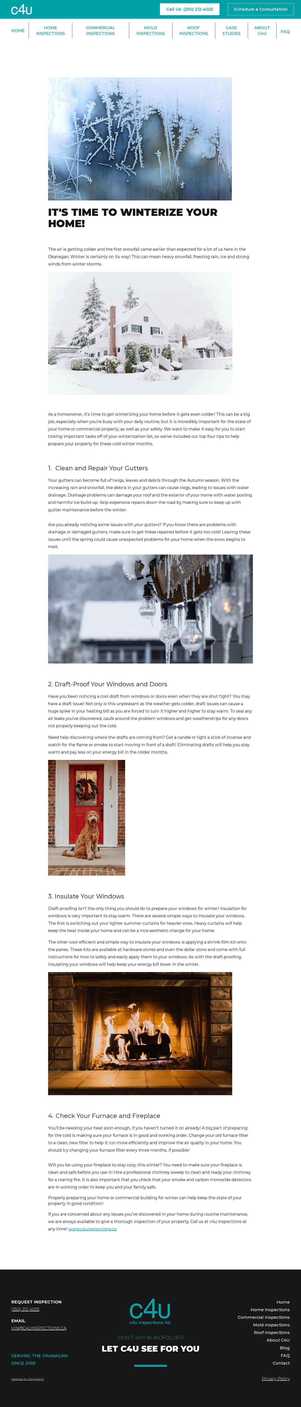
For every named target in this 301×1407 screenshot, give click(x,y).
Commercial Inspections (100, 30)
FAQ (285, 31)
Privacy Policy (276, 1378)
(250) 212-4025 (25, 1309)
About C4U (262, 30)
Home (18, 30)
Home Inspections (50, 30)
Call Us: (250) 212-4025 (189, 9)
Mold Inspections (150, 30)
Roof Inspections (193, 30)
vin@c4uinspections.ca (38, 1328)
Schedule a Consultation (260, 9)
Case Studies (231, 30)
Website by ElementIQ (27, 1379)
